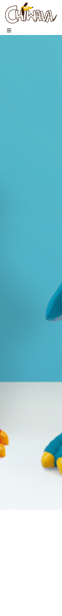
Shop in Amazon (37, 347)
